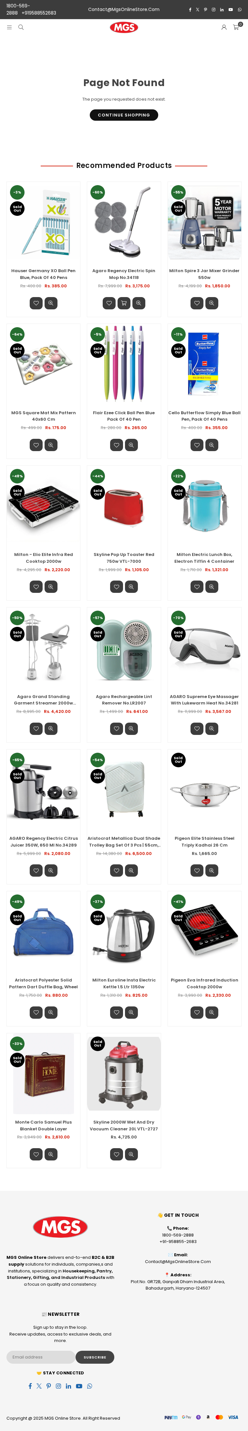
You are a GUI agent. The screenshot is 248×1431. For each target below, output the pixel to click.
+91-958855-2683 (178, 1241)
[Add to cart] (124, 303)
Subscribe (95, 1357)
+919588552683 (39, 13)
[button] (236, 27)
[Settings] (224, 27)
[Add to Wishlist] (36, 303)
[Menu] (9, 27)
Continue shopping (124, 115)
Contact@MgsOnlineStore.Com (124, 9)
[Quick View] (51, 303)
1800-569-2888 (178, 1235)
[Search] (21, 27)
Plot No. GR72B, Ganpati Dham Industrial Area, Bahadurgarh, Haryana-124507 (178, 1285)
